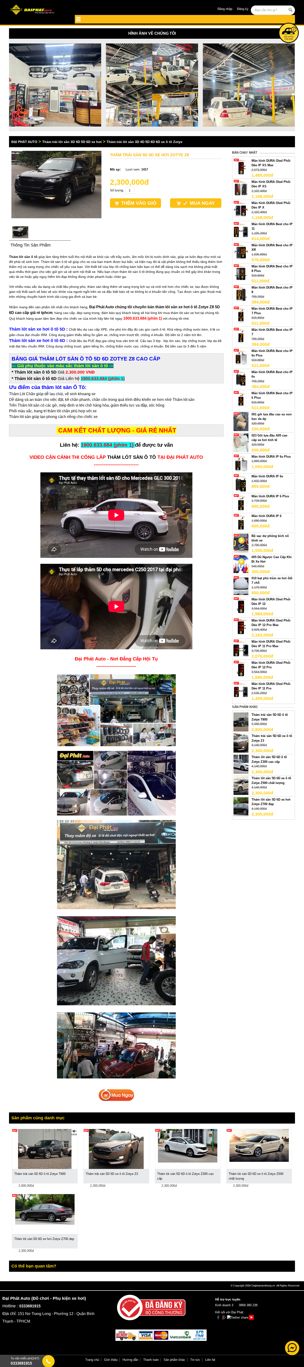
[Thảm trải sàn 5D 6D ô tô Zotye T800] (240, 722)
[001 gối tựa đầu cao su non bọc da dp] (240, 421)
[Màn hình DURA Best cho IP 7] (240, 336)
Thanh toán (151, 1360)
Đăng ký (242, 9)
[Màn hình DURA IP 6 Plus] (240, 503)
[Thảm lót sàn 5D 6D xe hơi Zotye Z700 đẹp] (240, 806)
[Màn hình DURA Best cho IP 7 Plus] (240, 315)
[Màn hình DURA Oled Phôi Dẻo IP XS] (240, 188)
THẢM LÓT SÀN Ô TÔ (131, 457)
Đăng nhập (225, 9)
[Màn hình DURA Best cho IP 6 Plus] (240, 400)
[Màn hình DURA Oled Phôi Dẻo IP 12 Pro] (240, 669)
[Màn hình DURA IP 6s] (240, 483)
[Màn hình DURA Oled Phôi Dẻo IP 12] (240, 606)
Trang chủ (92, 1360)
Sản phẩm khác (174, 1360)
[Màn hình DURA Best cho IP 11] (240, 231)
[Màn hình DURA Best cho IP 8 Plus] (240, 273)
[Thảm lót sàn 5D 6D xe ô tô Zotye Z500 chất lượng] (240, 785)
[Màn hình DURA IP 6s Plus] (240, 463)
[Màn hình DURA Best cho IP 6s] (240, 379)
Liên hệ (210, 1360)
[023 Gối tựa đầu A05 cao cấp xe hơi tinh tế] (240, 442)
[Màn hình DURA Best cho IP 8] (240, 294)
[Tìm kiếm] (290, 9)
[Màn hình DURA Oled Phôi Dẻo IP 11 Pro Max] (240, 648)
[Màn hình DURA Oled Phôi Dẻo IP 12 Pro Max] (240, 627)
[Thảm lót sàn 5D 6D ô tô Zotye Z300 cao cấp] (240, 764)
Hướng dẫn (130, 1360)
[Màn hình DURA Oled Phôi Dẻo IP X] (240, 210)
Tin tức (195, 1360)
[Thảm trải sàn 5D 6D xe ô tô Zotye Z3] (240, 743)
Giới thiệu (111, 1360)
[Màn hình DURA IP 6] (240, 523)
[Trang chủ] (37, 10)
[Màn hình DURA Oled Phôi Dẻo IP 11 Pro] (240, 691)
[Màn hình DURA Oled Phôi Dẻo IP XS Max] (240, 167)
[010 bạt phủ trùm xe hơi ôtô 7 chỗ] (240, 585)
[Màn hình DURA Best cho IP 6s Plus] (240, 358)
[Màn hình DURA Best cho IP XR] (240, 252)
